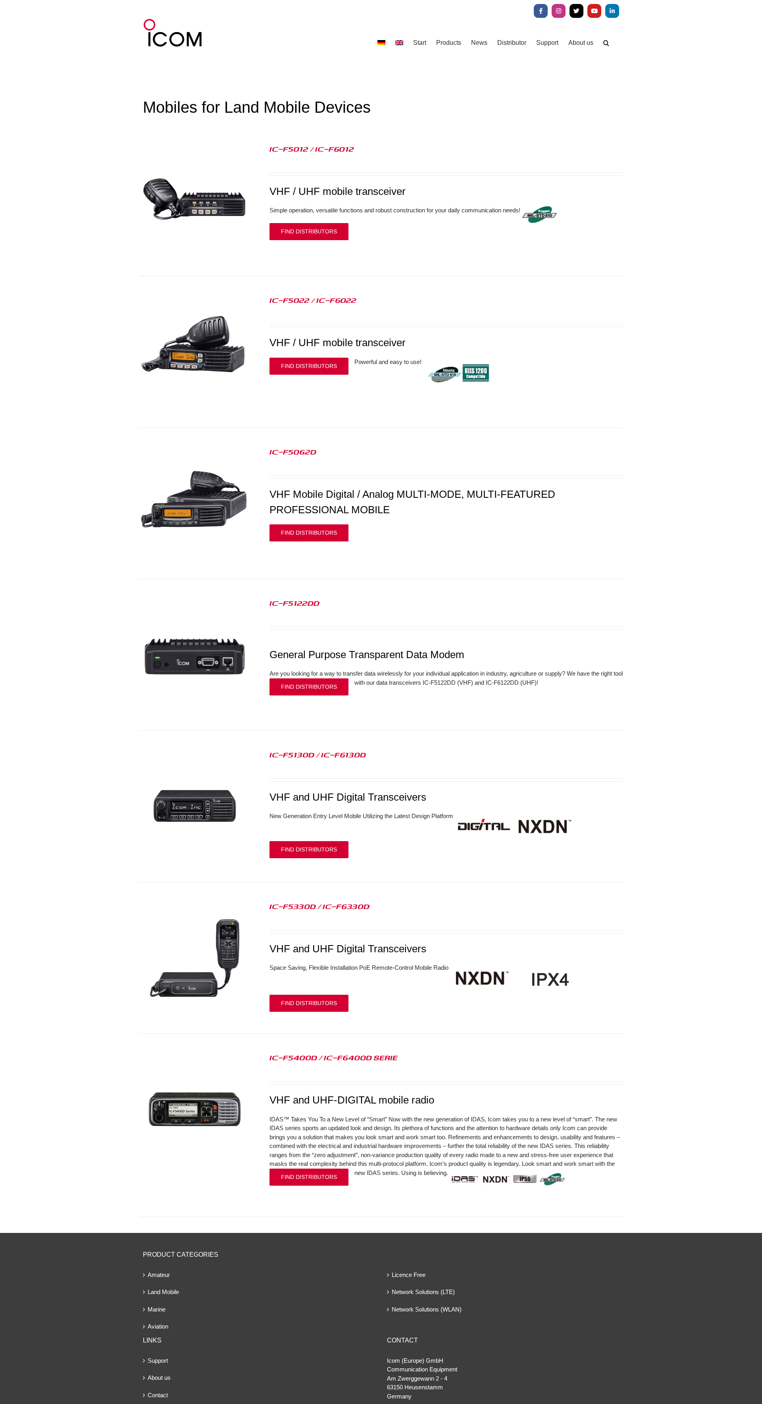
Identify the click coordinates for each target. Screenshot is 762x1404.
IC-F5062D (292, 452)
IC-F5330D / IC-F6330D (319, 906)
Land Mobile (163, 1291)
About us (159, 1377)
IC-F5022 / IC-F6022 (312, 300)
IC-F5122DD (294, 603)
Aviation (158, 1326)
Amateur (159, 1274)
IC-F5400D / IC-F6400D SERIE (333, 1057)
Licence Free (408, 1274)
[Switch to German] (381, 42)
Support (158, 1360)
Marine (156, 1309)
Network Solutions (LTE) (423, 1291)
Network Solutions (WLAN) (427, 1309)
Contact (158, 1395)
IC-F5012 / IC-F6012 (311, 149)
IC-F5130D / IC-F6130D (317, 754)
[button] (606, 42)
